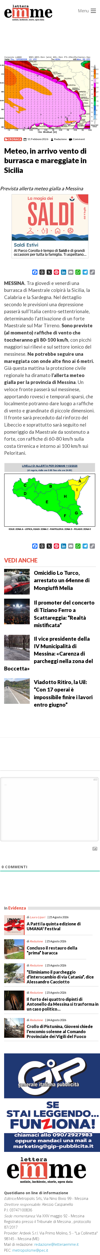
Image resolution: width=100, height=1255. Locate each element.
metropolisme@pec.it (30, 1250)
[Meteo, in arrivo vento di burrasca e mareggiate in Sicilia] (50, 94)
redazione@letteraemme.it (56, 1244)
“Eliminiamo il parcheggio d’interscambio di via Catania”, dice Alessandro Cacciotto (60, 977)
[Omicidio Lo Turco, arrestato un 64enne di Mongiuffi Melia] (17, 581)
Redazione (60, 139)
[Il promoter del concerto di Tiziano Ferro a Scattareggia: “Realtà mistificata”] (17, 611)
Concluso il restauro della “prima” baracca (52, 950)
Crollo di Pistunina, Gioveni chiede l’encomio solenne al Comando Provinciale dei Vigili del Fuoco (60, 1031)
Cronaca (14, 139)
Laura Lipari (37, 917)
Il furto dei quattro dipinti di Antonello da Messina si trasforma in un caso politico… (62, 1004)
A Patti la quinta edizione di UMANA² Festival (54, 926)
